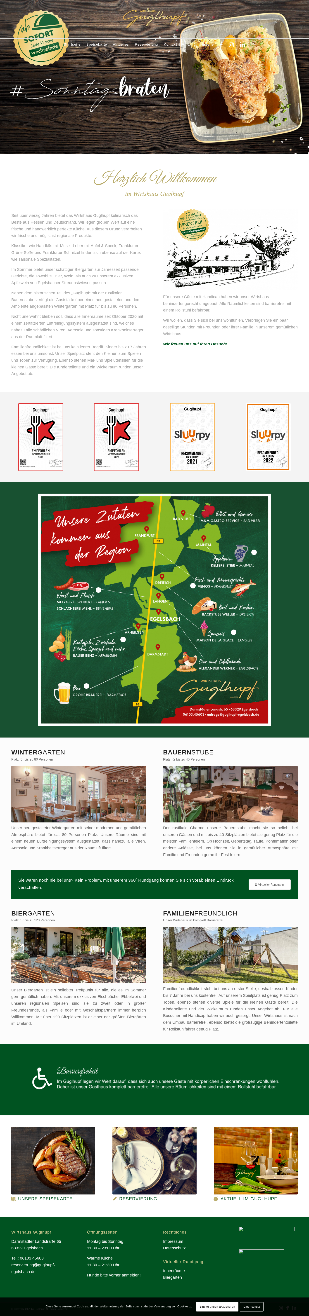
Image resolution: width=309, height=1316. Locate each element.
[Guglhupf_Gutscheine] (256, 1160)
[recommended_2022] (268, 437)
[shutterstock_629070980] (53, 1160)
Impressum (173, 1241)
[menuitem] (72, 44)
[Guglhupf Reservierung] (154, 1160)
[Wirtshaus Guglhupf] (154, 19)
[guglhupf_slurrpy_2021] (192, 437)
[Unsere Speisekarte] (13, 1199)
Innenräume (174, 1271)
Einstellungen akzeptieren (217, 1306)
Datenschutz (174, 1248)
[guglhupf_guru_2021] (116, 437)
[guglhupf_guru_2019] (40, 437)
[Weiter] (305, 77)
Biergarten (172, 1277)
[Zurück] (4, 77)
